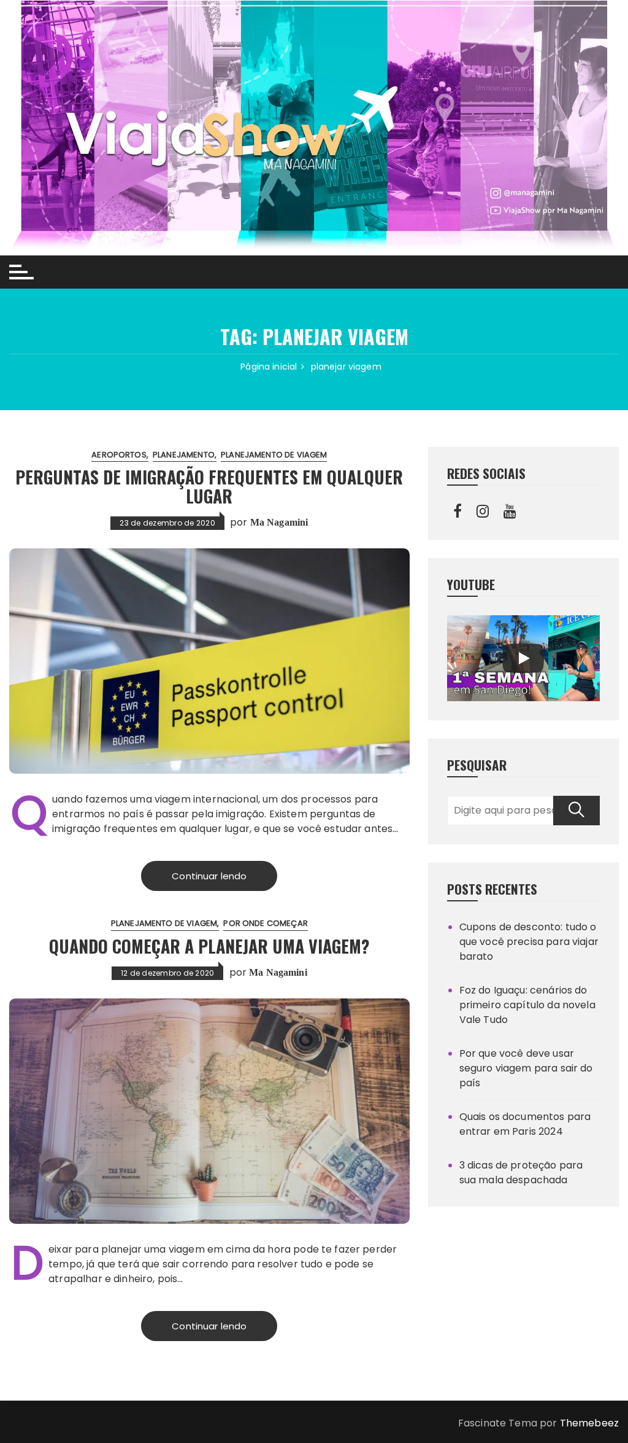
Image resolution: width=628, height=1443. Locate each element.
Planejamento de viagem (274, 455)
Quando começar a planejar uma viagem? (209, 946)
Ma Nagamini (279, 522)
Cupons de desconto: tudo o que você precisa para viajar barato (529, 941)
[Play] (523, 658)
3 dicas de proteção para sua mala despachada (521, 1172)
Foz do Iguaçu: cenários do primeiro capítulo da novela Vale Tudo (527, 1005)
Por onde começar (265, 923)
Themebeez (589, 1423)
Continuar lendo (209, 875)
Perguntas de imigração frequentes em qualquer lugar (209, 486)
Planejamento (184, 455)
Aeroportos (119, 455)
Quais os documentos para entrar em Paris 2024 (525, 1124)
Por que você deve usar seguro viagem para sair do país (526, 1068)
